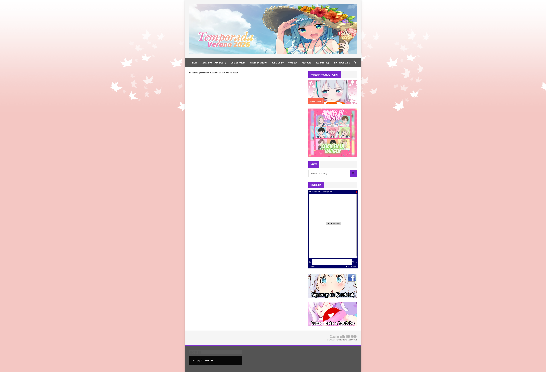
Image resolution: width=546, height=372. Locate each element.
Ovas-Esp (292, 62)
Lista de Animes (238, 62)
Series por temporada (212, 62)
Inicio (194, 62)
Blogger (353, 340)
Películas (306, 62)
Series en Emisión (258, 62)
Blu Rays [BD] (322, 62)
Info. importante (342, 62)
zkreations (342, 340)
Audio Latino (278, 62)
